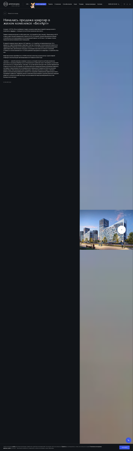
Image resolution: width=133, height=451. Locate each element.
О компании (58, 4)
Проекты (50, 4)
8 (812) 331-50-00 (112, 4)
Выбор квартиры (40, 4)
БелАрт (13, 31)
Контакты (99, 4)
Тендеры (81, 4)
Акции (75, 4)
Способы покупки (67, 4)
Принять (124, 447)
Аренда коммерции (90, 4)
